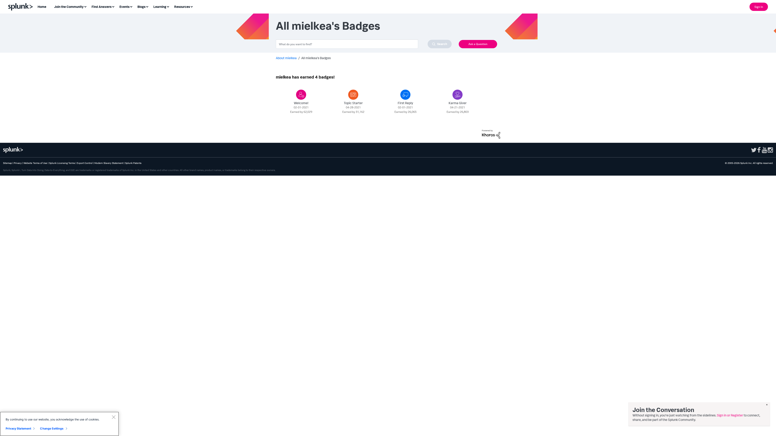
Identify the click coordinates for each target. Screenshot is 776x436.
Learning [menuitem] (159, 7)
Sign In (758, 6)
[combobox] (364, 44)
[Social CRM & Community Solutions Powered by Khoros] (491, 134)
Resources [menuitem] (182, 7)
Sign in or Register (730, 415)
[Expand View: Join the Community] (85, 6)
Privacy (18, 163)
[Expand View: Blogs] (147, 6)
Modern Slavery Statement (108, 163)
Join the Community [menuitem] (69, 7)
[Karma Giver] (457, 95)
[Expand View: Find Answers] (113, 6)
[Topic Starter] (353, 95)
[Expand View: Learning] (168, 6)
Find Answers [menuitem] (102, 7)
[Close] (114, 417)
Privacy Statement (18, 428)
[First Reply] (405, 95)
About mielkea (286, 58)
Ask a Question (477, 44)
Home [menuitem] (42, 7)
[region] (59, 424)
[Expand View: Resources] (192, 6)
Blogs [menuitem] (141, 7)
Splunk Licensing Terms (62, 163)
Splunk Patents (133, 163)
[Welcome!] (301, 95)
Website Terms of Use (35, 163)
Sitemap (7, 163)
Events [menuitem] (124, 7)
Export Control (85, 163)
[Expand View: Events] (131, 6)
